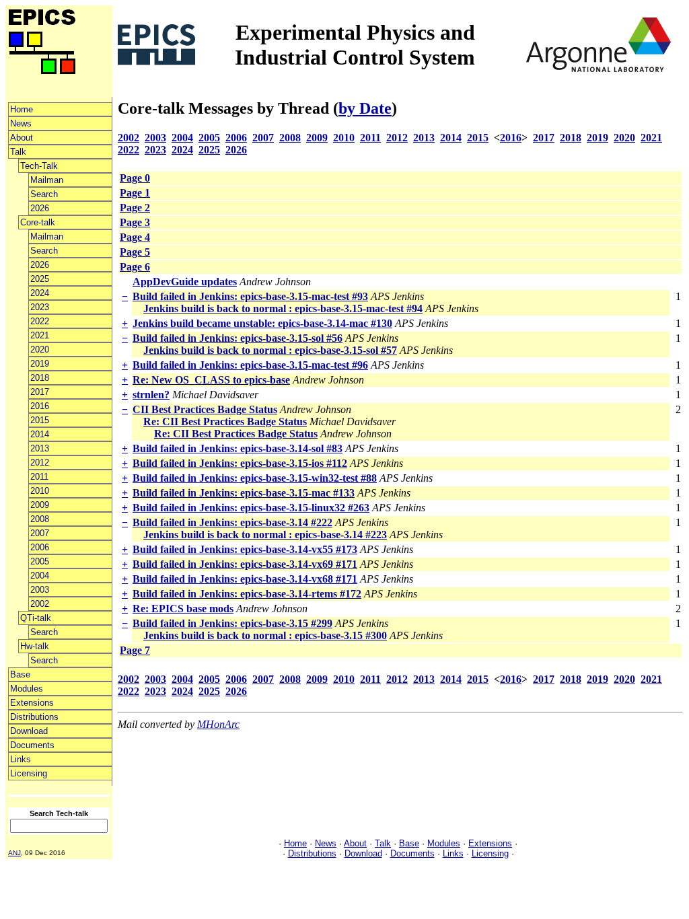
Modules (26, 689)
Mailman (46, 180)
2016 (39, 406)
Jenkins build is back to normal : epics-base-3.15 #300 (265, 635)
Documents (32, 745)
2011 (39, 477)
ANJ (14, 852)
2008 (39, 519)
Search (44, 194)
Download (29, 731)
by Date (365, 108)
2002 (39, 604)
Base (20, 674)
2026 (39, 208)
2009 (39, 505)
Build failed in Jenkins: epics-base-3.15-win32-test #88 (255, 478)
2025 (39, 279)
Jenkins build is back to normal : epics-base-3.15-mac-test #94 (283, 308)
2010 (39, 491)
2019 (39, 364)
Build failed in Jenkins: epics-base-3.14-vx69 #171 (245, 564)
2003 (39, 590)
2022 (39, 321)
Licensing (28, 773)
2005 (39, 561)
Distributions (34, 717)
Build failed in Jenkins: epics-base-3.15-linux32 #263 (251, 507)
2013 (39, 448)
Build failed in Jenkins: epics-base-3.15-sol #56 (237, 338)
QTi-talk (35, 618)
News (21, 123)
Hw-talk (34, 646)
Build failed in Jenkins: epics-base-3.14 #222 (232, 522)
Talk (18, 152)
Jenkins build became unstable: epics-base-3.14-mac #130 (262, 323)
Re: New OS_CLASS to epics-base (211, 379)
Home (21, 109)
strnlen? (151, 394)
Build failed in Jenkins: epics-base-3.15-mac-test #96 (250, 365)
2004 (39, 576)
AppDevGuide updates (185, 281)
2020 (39, 349)
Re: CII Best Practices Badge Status (225, 421)
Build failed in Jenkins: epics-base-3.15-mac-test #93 (250, 296)
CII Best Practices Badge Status (205, 409)
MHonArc (218, 724)
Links (20, 759)
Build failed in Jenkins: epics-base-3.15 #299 (232, 623)
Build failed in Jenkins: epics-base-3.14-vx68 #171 (245, 579)
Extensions (32, 703)
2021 (39, 335)
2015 (39, 420)
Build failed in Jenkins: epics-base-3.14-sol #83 (237, 448)
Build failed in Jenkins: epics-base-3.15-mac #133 (244, 493)
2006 (39, 547)
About (21, 138)
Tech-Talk (39, 166)
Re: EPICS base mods (183, 608)
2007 (39, 533)
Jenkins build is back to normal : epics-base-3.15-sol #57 (270, 350)
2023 (39, 307)
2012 (39, 462)
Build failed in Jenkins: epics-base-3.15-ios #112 (240, 463)
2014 (39, 434)
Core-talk (37, 222)
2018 (39, 378)
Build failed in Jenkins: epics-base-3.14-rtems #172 (247, 593)
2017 (39, 392)
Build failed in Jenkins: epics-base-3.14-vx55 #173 (245, 549)
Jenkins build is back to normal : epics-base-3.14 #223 (265, 534)
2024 (39, 293)
